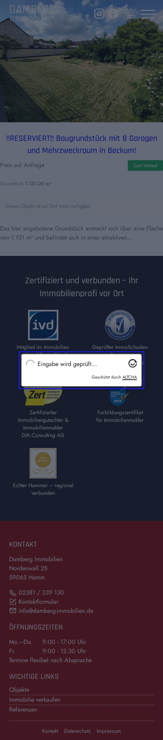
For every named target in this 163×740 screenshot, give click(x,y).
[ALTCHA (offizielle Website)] (133, 363)
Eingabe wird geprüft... (67, 364)
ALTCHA (129, 377)
